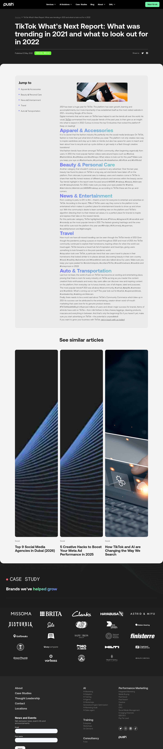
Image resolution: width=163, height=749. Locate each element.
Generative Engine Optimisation (95, 705)
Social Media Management (129, 710)
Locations (21, 708)
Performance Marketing (133, 688)
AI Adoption (87, 694)
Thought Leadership (27, 698)
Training (88, 719)
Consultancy (91, 738)
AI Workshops (88, 702)
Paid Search (123, 699)
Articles (18, 17)
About (19, 688)
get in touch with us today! (113, 319)
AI (84, 688)
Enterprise (87, 723)
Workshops (87, 726)
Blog (92, 4)
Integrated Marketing (127, 691)
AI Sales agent (88, 710)
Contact (20, 703)
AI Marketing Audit (90, 707)
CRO (120, 707)
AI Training (87, 697)
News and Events (25, 717)
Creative (122, 702)
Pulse (85, 742)
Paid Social (123, 697)
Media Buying (124, 694)
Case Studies (81, 4)
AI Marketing (88, 691)
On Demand (88, 729)
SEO (120, 705)
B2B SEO (122, 715)
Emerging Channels (126, 713)
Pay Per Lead (124, 718)
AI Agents (87, 699)
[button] (51, 4)
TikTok (68, 119)
